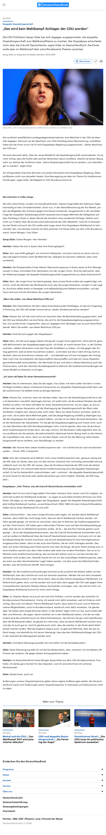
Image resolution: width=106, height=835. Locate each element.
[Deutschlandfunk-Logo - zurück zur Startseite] (53, 4)
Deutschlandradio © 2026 (17, 823)
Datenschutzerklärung (15, 802)
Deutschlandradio (13, 797)
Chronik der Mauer (52, 818)
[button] (4, 4)
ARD (15, 818)
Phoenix (30, 818)
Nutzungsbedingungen (15, 806)
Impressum (9, 810)
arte (38, 818)
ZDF (22, 818)
